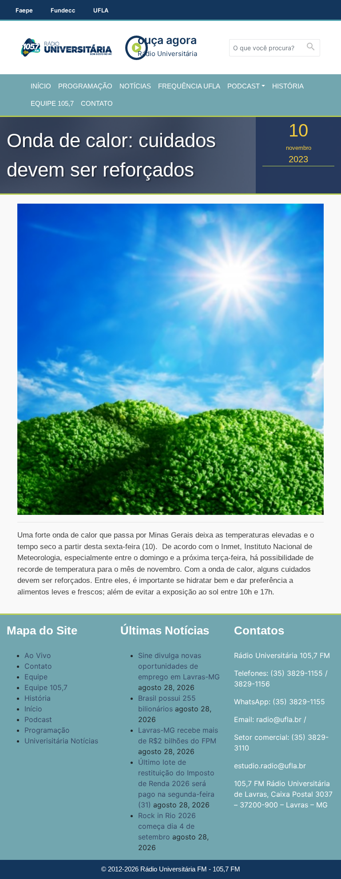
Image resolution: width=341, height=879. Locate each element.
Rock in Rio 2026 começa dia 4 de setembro (167, 826)
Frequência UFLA (189, 86)
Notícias (135, 86)
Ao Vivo (37, 655)
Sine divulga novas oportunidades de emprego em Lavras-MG (179, 666)
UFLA (100, 10)
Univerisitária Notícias (61, 740)
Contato (97, 103)
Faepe (24, 10)
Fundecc (63, 10)
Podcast (243, 86)
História (288, 86)
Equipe (36, 676)
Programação (85, 86)
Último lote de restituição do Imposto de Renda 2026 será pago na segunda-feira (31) (176, 783)
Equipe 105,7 (52, 103)
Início (41, 86)
